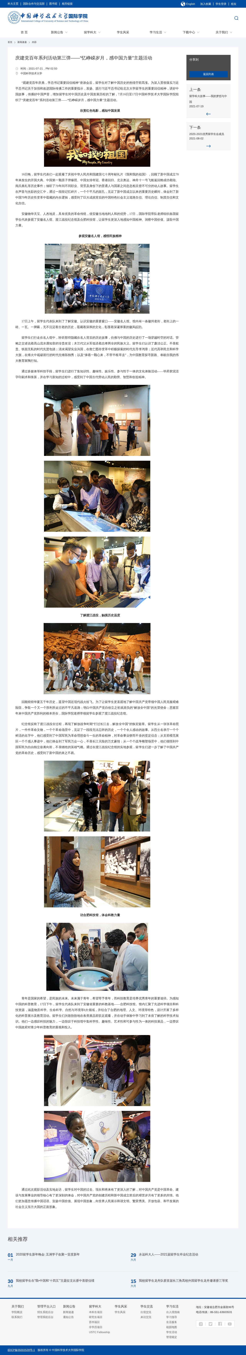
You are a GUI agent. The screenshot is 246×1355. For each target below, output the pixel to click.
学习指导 (171, 1317)
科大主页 (13, 3)
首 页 (24, 32)
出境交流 (145, 1312)
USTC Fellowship (99, 1332)
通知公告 (68, 1317)
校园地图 (171, 1327)
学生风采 (123, 32)
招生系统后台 (45, 1312)
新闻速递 (22, 42)
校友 (233, 3)
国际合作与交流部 (34, 3)
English (190, 3)
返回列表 (208, 74)
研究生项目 (95, 1317)
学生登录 (221, 3)
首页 (10, 42)
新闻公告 (57, 32)
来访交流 (145, 1317)
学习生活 (156, 32)
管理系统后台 (45, 1317)
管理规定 (171, 1337)
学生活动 (171, 1332)
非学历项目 (95, 1327)
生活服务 (171, 1322)
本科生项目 (95, 1312)
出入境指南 (173, 1312)
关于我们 (222, 32)
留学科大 (90, 32)
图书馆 (53, 3)
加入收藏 (205, 3)
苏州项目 (94, 1322)
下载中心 (189, 32)
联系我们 (17, 1317)
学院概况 (17, 1312)
